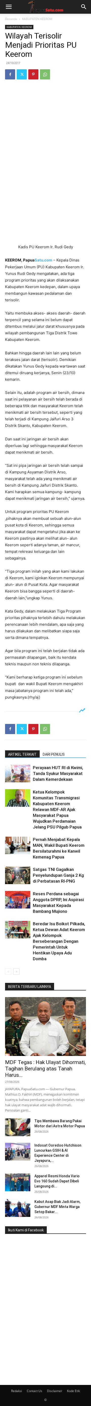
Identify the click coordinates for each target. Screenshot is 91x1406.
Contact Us (34, 1391)
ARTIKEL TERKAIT (22, 754)
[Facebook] (10, 74)
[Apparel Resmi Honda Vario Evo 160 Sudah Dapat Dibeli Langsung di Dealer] (17, 1182)
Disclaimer (54, 1391)
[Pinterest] (33, 74)
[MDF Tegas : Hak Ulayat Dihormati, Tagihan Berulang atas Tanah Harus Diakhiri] (45, 1026)
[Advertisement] (45, 192)
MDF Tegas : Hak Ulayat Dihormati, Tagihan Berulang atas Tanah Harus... (45, 1068)
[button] (9, 7)
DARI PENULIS (54, 754)
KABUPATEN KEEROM (37, 19)
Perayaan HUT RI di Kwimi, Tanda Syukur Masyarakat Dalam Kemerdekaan (58, 773)
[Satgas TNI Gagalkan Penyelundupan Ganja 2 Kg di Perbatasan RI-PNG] (17, 875)
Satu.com (43, 260)
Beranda (11, 19)
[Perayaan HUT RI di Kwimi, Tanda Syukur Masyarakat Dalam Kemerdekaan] (17, 773)
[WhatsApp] (45, 74)
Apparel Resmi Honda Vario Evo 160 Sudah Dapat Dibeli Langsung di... (57, 1181)
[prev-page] (8, 971)
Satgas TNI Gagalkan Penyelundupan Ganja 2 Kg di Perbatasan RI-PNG (58, 875)
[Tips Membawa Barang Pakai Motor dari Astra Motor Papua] (17, 1127)
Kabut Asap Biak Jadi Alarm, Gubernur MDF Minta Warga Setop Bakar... (57, 1207)
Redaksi (16, 1391)
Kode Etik (73, 1391)
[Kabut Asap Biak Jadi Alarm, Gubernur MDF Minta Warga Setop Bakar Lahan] (17, 1208)
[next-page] (16, 971)
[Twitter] (22, 74)
